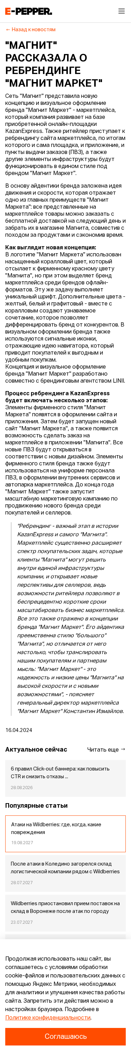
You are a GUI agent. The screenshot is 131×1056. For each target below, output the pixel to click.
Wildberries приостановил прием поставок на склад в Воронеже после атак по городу (65, 907)
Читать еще (103, 750)
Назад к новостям (34, 29)
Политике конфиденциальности (47, 1018)
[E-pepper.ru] (28, 11)
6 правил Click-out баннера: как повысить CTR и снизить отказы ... (60, 773)
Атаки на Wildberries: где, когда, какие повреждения (56, 828)
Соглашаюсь (66, 1036)
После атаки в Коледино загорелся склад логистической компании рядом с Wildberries (65, 868)
